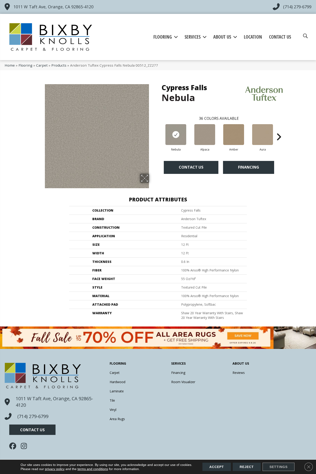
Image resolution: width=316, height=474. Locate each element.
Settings (279, 467)
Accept (216, 467)
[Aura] (262, 134)
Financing (248, 167)
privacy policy (55, 469)
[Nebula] (175, 134)
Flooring (25, 65)
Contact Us (191, 167)
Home (10, 65)
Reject (247, 467)
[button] (32, 430)
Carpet (42, 65)
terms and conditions (92, 469)
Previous (159, 130)
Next (278, 130)
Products (58, 65)
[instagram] (25, 446)
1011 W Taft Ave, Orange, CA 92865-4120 (53, 6)
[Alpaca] (204, 134)
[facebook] (14, 446)
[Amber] (233, 134)
